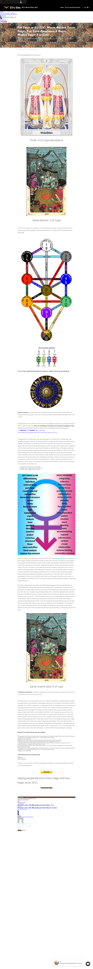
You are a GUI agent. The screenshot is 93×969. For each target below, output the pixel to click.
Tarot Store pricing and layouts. (8, 14)
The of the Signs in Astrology (31, 430)
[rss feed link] (18, 817)
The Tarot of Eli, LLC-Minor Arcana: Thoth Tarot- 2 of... (36, 805)
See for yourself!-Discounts (7, 13)
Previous (21, 804)
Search (4, 16)
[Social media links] (20, 1)
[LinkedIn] (18, 813)
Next (19, 806)
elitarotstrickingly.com (46, 787)
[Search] (85, 7)
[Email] (18, 814)
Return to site (23, 809)
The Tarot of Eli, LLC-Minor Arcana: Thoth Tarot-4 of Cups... (37, 808)
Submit (19, 830)
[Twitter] (18, 812)
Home (1, 12)
